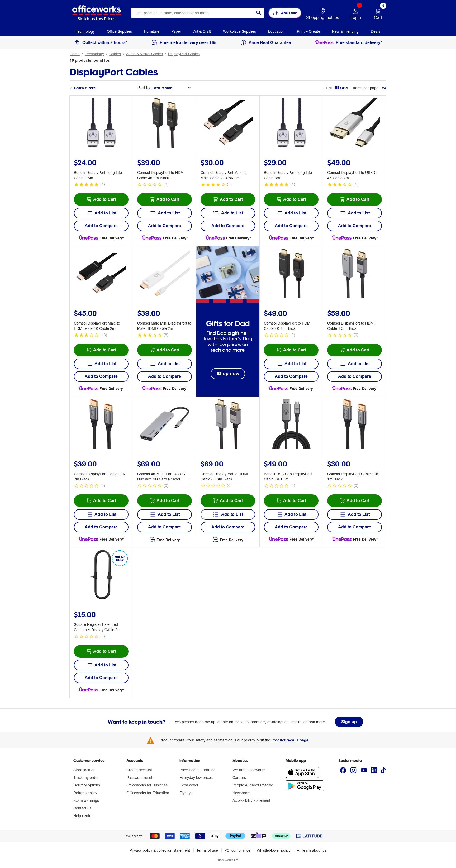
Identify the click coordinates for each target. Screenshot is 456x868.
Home (75, 54)
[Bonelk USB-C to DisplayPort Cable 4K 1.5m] (291, 425)
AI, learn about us (311, 850)
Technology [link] (85, 31)
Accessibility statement (251, 800)
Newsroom (241, 793)
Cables (115, 54)
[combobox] (197, 13)
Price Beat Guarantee (197, 770)
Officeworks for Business (147, 785)
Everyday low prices (196, 777)
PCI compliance (237, 850)
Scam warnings (86, 800)
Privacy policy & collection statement (160, 850)
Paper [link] (176, 31)
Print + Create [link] (308, 31)
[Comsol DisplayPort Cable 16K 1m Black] (355, 425)
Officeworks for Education (147, 793)
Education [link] (276, 31)
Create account (139, 770)
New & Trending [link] (345, 31)
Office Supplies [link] (119, 31)
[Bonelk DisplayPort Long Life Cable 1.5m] (101, 123)
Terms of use (207, 850)
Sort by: (144, 87)
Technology (94, 54)
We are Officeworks (248, 770)
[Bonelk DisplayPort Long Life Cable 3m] (291, 123)
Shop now (228, 373)
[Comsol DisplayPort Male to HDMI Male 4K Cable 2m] (101, 274)
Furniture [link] (151, 31)
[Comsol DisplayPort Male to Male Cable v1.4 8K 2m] (228, 123)
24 (384, 88)
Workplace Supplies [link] (239, 31)
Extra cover (188, 785)
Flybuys (185, 793)
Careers (239, 777)
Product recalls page (289, 740)
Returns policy (85, 793)
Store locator (84, 770)
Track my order (86, 777)
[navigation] (85, 31)
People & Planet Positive (252, 785)
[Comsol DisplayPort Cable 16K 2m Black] (101, 425)
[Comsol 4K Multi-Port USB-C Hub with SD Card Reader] (165, 425)
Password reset (139, 777)
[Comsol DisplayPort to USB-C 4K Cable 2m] (355, 123)
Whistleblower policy (274, 850)
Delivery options (86, 785)
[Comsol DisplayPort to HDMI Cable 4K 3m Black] (291, 274)
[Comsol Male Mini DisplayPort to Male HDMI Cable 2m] (165, 274)
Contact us (82, 808)
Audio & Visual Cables (144, 54)
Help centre (83, 816)
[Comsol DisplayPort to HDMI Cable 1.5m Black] (355, 274)
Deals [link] (375, 31)
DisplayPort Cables (184, 54)
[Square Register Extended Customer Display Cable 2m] (101, 575)
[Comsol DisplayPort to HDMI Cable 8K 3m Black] (228, 425)
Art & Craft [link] (202, 31)
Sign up (349, 721)
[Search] (259, 13)
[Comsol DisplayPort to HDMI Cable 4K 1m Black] (165, 123)
